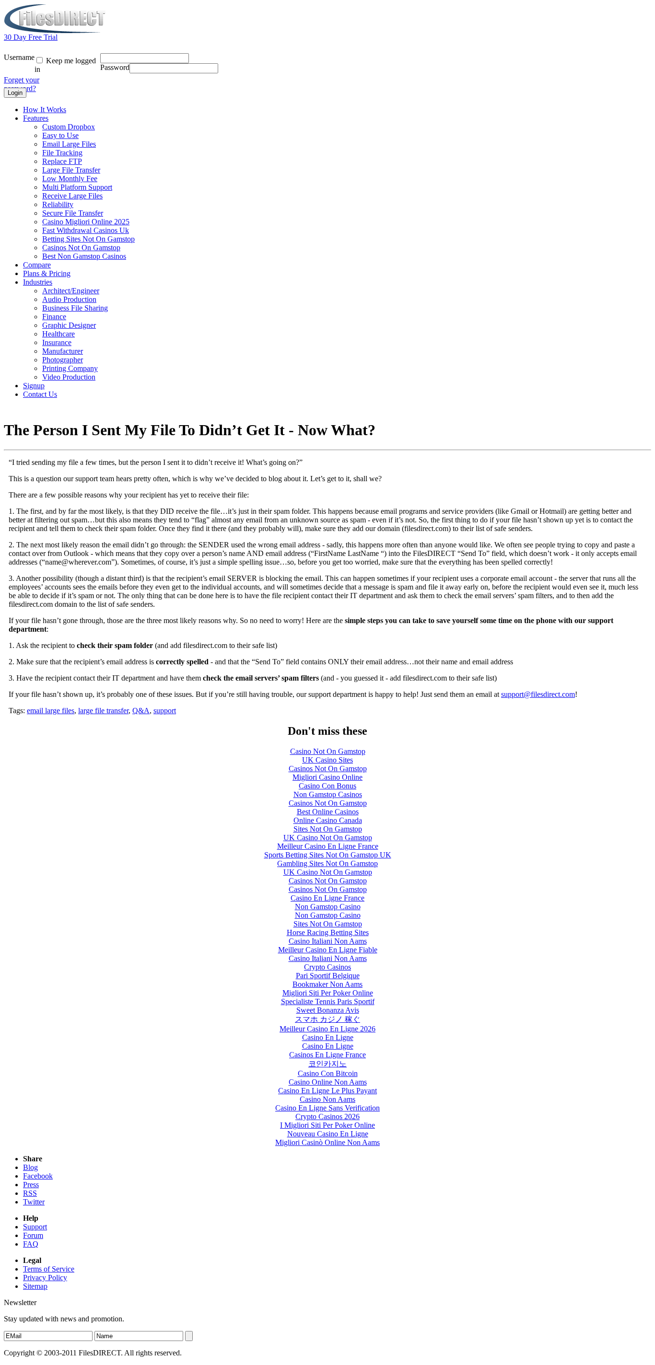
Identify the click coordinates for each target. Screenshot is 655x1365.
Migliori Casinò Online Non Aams (327, 1142)
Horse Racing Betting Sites (328, 932)
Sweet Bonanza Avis (327, 1010)
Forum (33, 1235)
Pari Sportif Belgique (328, 976)
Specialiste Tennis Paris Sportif (327, 1001)
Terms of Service (48, 1269)
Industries (37, 282)
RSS (30, 1193)
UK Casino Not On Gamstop (327, 837)
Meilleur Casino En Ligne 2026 (327, 1029)
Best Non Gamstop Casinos (84, 256)
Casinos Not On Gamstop (81, 247)
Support (35, 1227)
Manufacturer (62, 351)
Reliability (57, 204)
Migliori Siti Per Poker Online (327, 993)
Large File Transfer (71, 170)
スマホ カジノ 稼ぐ (327, 1019)
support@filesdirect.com (538, 694)
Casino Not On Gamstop (327, 751)
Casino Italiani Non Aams (328, 941)
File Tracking (62, 153)
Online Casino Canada (327, 820)
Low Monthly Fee (69, 178)
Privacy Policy (45, 1277)
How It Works (44, 109)
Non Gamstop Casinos (327, 794)
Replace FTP (62, 161)
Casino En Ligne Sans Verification (327, 1108)
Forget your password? (21, 84)
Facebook (38, 1176)
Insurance (56, 342)
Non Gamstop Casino (328, 906)
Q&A (141, 710)
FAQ (30, 1244)
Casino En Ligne (327, 1037)
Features (35, 118)
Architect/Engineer (70, 291)
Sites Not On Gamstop (327, 829)
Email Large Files (69, 144)
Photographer (62, 360)
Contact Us (40, 394)
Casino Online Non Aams (328, 1082)
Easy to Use (60, 135)
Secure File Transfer (72, 213)
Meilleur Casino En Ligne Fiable (327, 950)
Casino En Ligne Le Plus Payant (327, 1091)
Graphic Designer (69, 325)
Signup (34, 386)
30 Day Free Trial (31, 37)
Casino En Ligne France (327, 898)
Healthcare (58, 334)
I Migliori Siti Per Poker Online (327, 1125)
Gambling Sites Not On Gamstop (327, 863)
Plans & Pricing (46, 273)
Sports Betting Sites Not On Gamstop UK (327, 855)
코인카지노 (327, 1064)
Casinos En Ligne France (327, 1055)
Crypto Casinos (327, 967)
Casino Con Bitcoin (328, 1073)
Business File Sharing (75, 308)
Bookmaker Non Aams (327, 984)
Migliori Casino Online (327, 777)
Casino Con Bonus (327, 786)
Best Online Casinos (328, 812)
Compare (37, 265)
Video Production (68, 377)
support (164, 710)
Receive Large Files (72, 196)
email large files (50, 710)
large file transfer (103, 710)
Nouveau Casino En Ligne (327, 1134)
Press (31, 1184)
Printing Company (70, 368)
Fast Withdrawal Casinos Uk (85, 230)
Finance (54, 316)
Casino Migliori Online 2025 (85, 222)
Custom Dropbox (68, 127)
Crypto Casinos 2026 (327, 1116)
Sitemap (35, 1286)
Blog (30, 1167)
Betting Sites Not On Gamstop (88, 239)
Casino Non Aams (327, 1099)
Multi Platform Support (77, 187)
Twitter (34, 1202)
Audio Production (69, 299)
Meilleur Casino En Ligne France (327, 846)
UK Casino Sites (327, 760)
